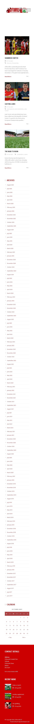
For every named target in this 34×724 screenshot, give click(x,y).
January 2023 (10, 345)
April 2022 (9, 379)
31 (27, 633)
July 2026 (9, 188)
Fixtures (9, 63)
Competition (20, 154)
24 (27, 629)
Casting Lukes (10, 104)
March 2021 (10, 428)
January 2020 (10, 480)
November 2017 (11, 577)
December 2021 (11, 394)
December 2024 (11, 259)
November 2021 (11, 398)
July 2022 (9, 368)
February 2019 (11, 521)
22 (20, 629)
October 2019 (10, 491)
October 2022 (10, 357)
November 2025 (11, 218)
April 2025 (9, 244)
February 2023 (11, 342)
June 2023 (9, 327)
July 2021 (9, 413)
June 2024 (9, 282)
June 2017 (9, 596)
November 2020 (11, 442)
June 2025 (9, 237)
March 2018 (10, 562)
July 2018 (9, 547)
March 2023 (10, 338)
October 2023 (10, 312)
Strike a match (17, 685)
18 (6, 629)
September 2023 (11, 315)
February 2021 (11, 431)
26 (10, 633)
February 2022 (11, 386)
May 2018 (9, 555)
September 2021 (11, 405)
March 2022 (10, 383)
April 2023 (9, 334)
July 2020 (9, 457)
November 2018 (11, 532)
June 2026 (9, 192)
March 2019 (10, 517)
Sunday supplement (18, 694)
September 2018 (11, 540)
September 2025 (11, 226)
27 (13, 633)
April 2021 (9, 424)
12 (10, 625)
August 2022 (10, 364)
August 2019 (10, 498)
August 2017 (10, 588)
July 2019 (9, 502)
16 (24, 625)
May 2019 (9, 510)
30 (24, 633)
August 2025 (10, 230)
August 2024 (10, 274)
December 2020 (11, 439)
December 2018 (11, 528)
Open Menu (29, 10)
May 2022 (9, 375)
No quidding (16, 703)
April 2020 (9, 469)
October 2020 (10, 446)
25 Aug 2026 (18, 706)
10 (27, 621)
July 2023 (9, 323)
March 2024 (10, 293)
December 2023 (11, 304)
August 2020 (10, 454)
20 (13, 629)
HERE (16, 671)
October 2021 (10, 401)
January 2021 (10, 435)
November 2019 (11, 487)
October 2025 (10, 222)
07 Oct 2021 (10, 61)
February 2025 (11, 252)
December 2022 (11, 349)
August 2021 (10, 409)
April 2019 (9, 513)
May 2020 (9, 465)
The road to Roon (11, 151)
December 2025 (11, 215)
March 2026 (10, 203)
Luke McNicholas (19, 109)
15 (20, 625)
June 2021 (9, 416)
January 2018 (10, 569)
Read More (8, 76)
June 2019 (9, 506)
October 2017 (10, 581)
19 (10, 629)
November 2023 (11, 308)
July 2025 (9, 233)
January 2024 (10, 300)
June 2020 (9, 461)
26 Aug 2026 (18, 688)
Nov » (23, 637)
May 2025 (9, 241)
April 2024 (9, 289)
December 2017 (11, 573)
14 (17, 625)
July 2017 (9, 592)
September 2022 (11, 360)
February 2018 (11, 566)
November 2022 (11, 353)
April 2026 (9, 200)
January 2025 (10, 256)
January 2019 (10, 525)
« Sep (10, 637)
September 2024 (11, 271)
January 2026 (10, 211)
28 (17, 633)
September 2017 (11, 584)
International (10, 109)
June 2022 (9, 371)
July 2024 (9, 278)
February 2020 (11, 476)
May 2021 (9, 420)
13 (13, 625)
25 (6, 633)
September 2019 (11, 495)
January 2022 (10, 390)
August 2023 (10, 319)
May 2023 (9, 330)
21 (17, 629)
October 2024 (10, 267)
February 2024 (11, 297)
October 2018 (10, 536)
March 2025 (10, 248)
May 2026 (9, 196)
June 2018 (9, 551)
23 (24, 629)
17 (27, 625)
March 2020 (10, 472)
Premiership (15, 63)
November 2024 (11, 263)
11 (6, 625)
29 (20, 633)
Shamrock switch (11, 58)
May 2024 (9, 286)
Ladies (26, 154)
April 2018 (9, 558)
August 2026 (10, 185)
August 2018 (10, 543)
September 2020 (11, 450)
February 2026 (11, 207)
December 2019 (11, 484)
